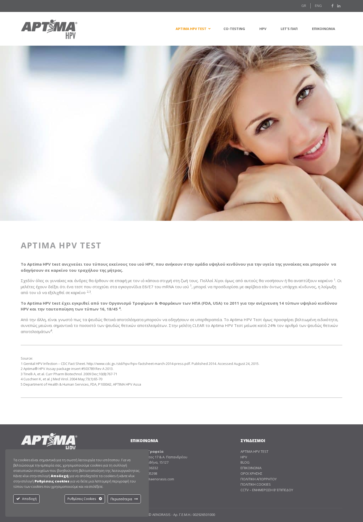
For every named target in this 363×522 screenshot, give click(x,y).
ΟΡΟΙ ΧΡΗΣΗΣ (251, 473)
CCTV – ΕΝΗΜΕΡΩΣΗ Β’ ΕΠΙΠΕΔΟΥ (266, 490)
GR (303, 5)
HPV (243, 457)
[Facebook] (332, 5)
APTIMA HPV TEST (254, 451)
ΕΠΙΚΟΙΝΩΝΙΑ (250, 467)
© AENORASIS (159, 514)
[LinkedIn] (338, 5)
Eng (318, 5)
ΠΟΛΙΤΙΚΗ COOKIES (255, 484)
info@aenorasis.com (157, 479)
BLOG (245, 462)
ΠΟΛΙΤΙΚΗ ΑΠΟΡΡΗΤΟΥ (258, 479)
